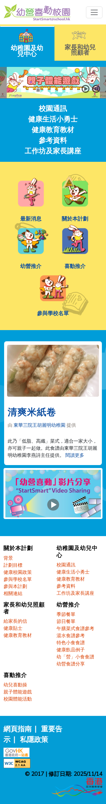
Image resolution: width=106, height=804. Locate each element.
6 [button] (60, 90)
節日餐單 (66, 621)
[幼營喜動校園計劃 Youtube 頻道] (53, 496)
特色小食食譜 (71, 642)
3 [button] (38, 90)
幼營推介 (31, 266)
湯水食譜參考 (71, 635)
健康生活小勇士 (53, 118)
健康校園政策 (18, 572)
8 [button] (75, 90)
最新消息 (31, 218)
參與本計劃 (15, 586)
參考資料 (53, 140)
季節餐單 (66, 614)
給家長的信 (15, 621)
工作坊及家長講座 (53, 150)
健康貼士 (13, 628)
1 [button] (23, 90)
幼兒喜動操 (15, 685)
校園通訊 (53, 108)
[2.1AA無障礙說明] (18, 762)
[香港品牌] (77, 786)
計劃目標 (13, 565)
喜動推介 (75, 266)
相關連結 (13, 593)
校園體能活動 (18, 699)
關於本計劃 (75, 218)
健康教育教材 (53, 129)
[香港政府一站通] (18, 751)
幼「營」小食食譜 (75, 657)
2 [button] (31, 90)
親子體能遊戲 (18, 692)
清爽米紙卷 (32, 412)
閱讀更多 (74, 455)
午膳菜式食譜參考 (75, 628)
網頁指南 (18, 728)
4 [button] (45, 90)
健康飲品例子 (71, 650)
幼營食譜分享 (71, 664)
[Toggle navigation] (94, 12)
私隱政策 (34, 739)
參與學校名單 (53, 313)
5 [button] (53, 90)
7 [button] (67, 90)
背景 (8, 558)
